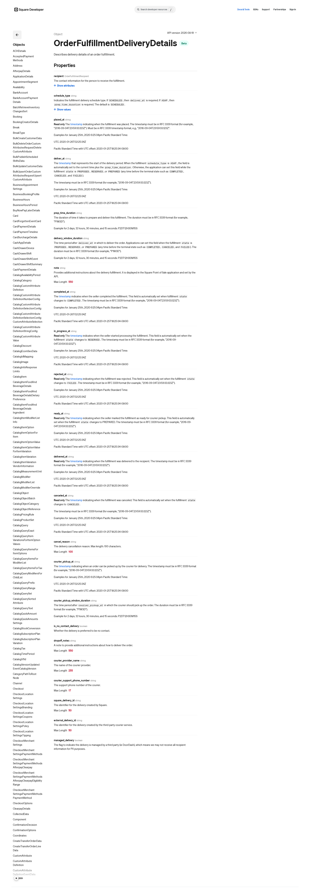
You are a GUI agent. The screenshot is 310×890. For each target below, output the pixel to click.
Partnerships (279, 9)
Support (266, 9)
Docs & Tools (243, 9)
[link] (50, 65)
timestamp (76, 124)
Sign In (293, 9)
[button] (17, 35)
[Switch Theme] (18, 878)
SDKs (255, 9)
